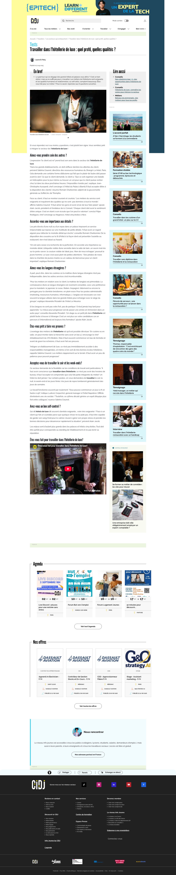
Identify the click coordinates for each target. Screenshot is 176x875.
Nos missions (49, 818)
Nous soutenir (50, 806)
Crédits (48, 808)
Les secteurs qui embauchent (56, 39)
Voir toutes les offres (88, 706)
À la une (33, 29)
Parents (79, 808)
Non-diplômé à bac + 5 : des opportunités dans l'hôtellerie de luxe (128, 81)
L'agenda (48, 848)
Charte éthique (71, 871)
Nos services (81, 799)
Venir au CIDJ (49, 804)
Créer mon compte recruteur (116, 804)
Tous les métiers (50, 29)
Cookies (120, 871)
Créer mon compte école (115, 806)
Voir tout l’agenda (88, 626)
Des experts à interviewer (84, 829)
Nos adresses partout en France (88, 755)
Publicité (55, 871)
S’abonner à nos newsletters (118, 830)
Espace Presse (81, 821)
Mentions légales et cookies (85, 871)
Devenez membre (114, 799)
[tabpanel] (68, 113)
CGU (106, 871)
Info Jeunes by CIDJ (52, 841)
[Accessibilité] (49, 772)
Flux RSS (62, 871)
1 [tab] (68, 138)
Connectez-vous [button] (115, 839)
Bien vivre (140, 29)
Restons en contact (52, 799)
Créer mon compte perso (115, 802)
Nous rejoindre (50, 835)
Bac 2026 (71, 29)
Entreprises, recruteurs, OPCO (85, 806)
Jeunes (79, 802)
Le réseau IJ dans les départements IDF (119, 820)
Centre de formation (84, 815)
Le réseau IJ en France (114, 816)
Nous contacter (50, 802)
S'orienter (86, 29)
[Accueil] (39, 20)
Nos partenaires (50, 831)
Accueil (32, 39)
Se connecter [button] (145, 21)
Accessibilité (99, 871)
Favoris (84, 773)
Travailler (104, 29)
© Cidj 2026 (112, 871)
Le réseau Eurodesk (113, 824)
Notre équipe (49, 824)
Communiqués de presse (84, 825)
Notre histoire (50, 820)
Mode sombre (117, 21)
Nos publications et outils (53, 828)
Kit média (79, 831)
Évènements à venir (82, 827)
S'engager (122, 29)
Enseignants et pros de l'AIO (85, 804)
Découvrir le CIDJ (51, 815)
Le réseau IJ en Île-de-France (116, 818)
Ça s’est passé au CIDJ (52, 833)
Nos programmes (51, 826)
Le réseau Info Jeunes (115, 812)
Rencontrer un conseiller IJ (115, 822)
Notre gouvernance (51, 822)
